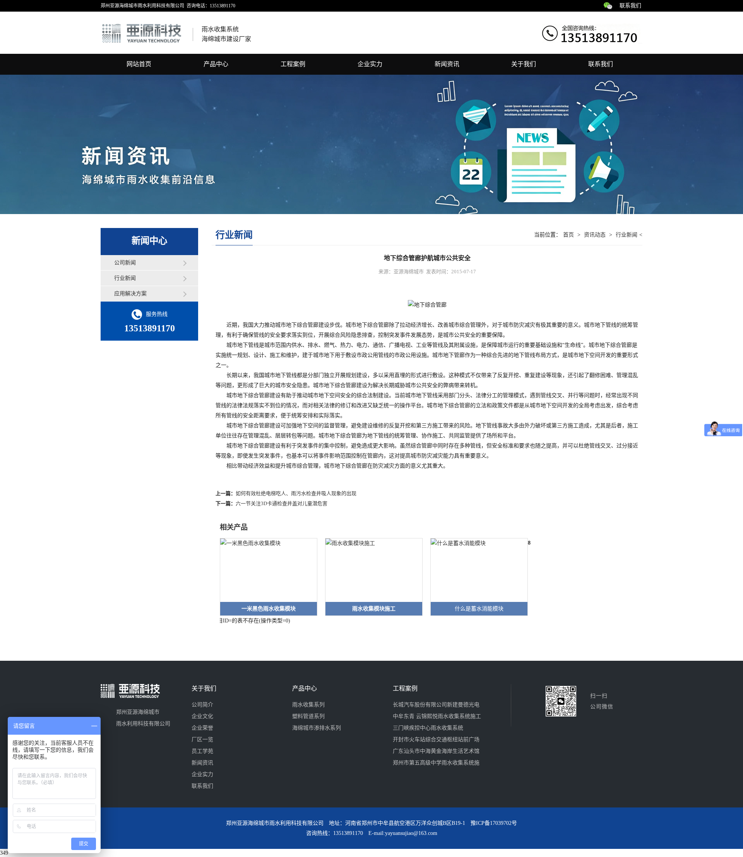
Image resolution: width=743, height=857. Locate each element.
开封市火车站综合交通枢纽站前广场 (436, 739)
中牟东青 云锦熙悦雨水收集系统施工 (437, 716)
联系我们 (630, 6)
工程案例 (293, 64)
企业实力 (370, 64)
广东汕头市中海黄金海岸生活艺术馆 (436, 751)
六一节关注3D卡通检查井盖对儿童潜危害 (281, 503)
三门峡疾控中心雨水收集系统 (428, 728)
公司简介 (202, 705)
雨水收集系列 (308, 705)
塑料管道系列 (308, 716)
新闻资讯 (447, 64)
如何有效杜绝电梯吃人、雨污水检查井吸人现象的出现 (296, 493)
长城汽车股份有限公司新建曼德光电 (436, 705)
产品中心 (216, 64)
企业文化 (202, 716)
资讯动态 (595, 235)
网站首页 (139, 64)
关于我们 (523, 64)
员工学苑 (202, 751)
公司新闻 (125, 263)
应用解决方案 (130, 294)
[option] (264, 577)
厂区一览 (202, 739)
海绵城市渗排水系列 (316, 728)
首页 (568, 235)
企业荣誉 (202, 728)
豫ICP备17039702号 (494, 823)
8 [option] (529, 543)
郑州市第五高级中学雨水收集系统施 (436, 763)
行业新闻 (125, 278)
